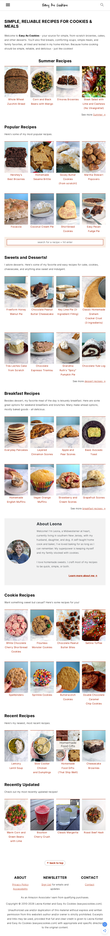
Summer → (99, 114)
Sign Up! (46, 884)
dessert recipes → (95, 381)
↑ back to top (55, 863)
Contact (89, 884)
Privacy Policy (20, 884)
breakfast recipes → (94, 508)
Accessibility (20, 888)
